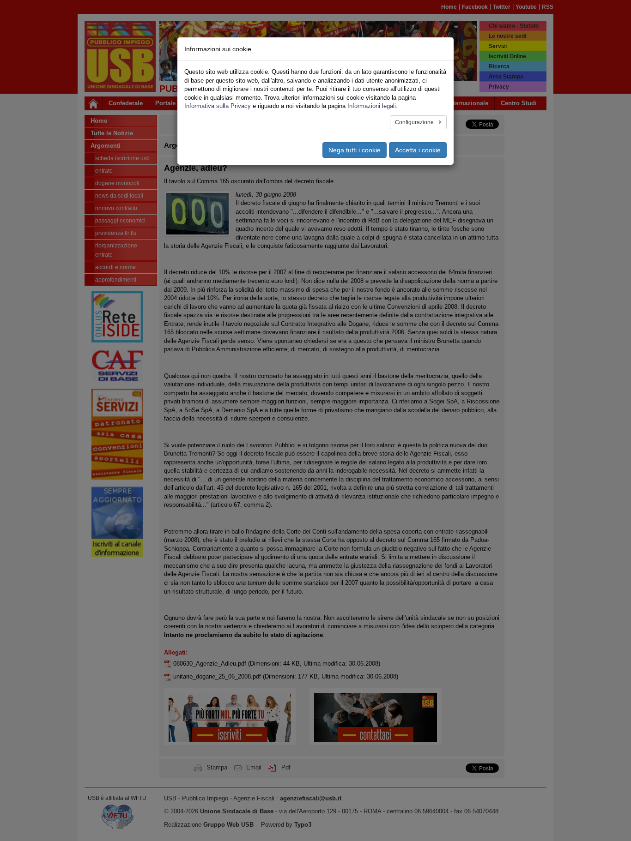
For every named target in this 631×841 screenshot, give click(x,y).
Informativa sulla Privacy (217, 105)
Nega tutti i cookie (354, 150)
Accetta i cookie (418, 150)
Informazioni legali (371, 105)
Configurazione (415, 122)
